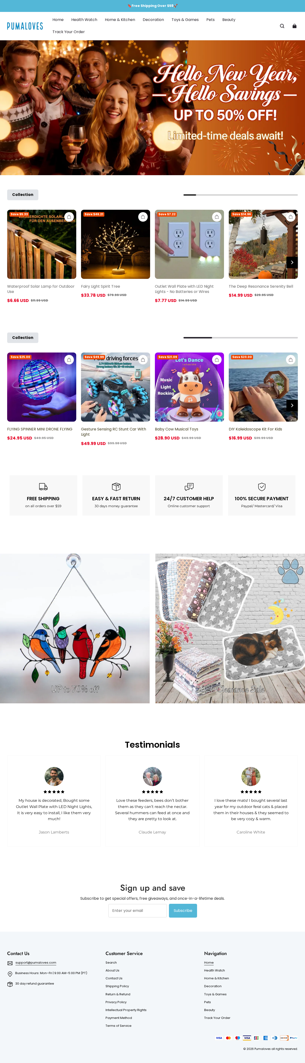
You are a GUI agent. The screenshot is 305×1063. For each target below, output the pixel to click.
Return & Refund (118, 994)
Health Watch (214, 970)
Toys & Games (215, 994)
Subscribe (183, 910)
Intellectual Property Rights (126, 1010)
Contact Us (114, 978)
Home (209, 963)
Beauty (209, 1010)
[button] (282, 26)
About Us (112, 970)
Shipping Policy (117, 986)
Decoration (213, 986)
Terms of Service (119, 1026)
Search (111, 963)
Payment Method (119, 1018)
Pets (207, 1002)
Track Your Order (217, 1018)
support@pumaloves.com (35, 962)
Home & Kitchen (216, 978)
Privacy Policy (116, 1002)
